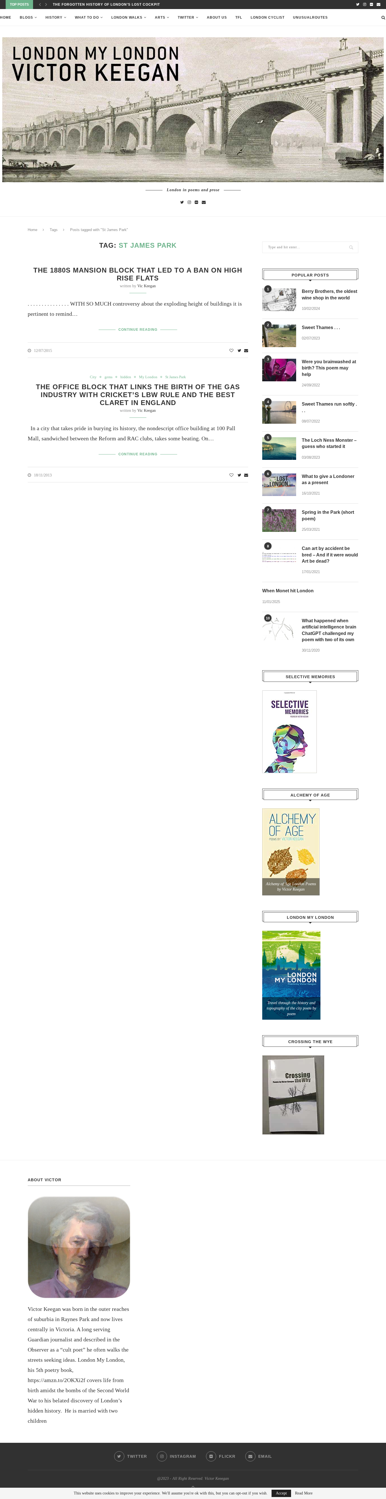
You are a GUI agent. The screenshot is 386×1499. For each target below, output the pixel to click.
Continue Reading (137, 330)
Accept (281, 1493)
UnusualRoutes (310, 17)
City (93, 377)
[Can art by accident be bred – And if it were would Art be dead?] (279, 556)
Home (5, 17)
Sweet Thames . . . (321, 327)
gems (108, 377)
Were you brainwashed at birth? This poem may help (329, 368)
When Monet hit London (288, 590)
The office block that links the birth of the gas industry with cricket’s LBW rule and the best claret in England (138, 394)
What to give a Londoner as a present (328, 479)
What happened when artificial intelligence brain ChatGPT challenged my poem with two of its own (329, 630)
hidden (125, 377)
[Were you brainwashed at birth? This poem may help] (279, 370)
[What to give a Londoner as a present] (279, 484)
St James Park (175, 377)
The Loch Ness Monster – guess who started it (329, 443)
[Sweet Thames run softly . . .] (279, 412)
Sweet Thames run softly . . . (329, 407)
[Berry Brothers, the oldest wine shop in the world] (279, 299)
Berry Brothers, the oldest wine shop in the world (329, 294)
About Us (217, 17)
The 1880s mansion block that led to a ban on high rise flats (137, 274)
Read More (304, 1493)
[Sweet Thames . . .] (279, 336)
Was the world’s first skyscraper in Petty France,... (111, 4)
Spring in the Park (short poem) (328, 515)
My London (148, 377)
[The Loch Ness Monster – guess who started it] (279, 448)
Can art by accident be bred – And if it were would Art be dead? (330, 555)
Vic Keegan (146, 286)
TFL (238, 17)
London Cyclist (268, 17)
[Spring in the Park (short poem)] (279, 520)
